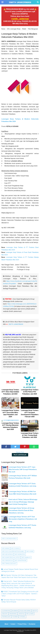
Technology (6, 616)
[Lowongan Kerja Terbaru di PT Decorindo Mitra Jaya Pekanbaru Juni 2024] (10, 403)
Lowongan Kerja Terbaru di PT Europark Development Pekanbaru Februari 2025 (29, 413)
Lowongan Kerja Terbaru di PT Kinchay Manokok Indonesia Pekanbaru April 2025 (10, 426)
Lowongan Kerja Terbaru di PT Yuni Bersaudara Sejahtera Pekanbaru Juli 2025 (23, 519)
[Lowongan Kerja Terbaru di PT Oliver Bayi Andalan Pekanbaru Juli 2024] (10, 382)
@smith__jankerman (20, 19)
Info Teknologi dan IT (9, 563)
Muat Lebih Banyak (20, 454)
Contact (12, 624)
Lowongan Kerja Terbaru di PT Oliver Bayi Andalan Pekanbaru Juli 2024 (10, 392)
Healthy (5, 613)
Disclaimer (32, 624)
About (6, 624)
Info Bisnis (5, 548)
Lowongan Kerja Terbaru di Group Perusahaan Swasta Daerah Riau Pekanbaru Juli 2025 (21, 510)
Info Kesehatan (20, 554)
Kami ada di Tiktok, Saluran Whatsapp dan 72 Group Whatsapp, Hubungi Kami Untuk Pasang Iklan (23, 502)
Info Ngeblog (26, 557)
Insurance (12, 613)
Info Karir (30, 551)
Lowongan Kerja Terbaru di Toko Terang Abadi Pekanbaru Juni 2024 (29, 435)
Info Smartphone (20, 560)
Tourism (15, 616)
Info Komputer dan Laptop (11, 557)
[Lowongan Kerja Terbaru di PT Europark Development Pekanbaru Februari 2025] (30, 403)
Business (15, 610)
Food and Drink (25, 610)
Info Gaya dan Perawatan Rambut (13, 551)
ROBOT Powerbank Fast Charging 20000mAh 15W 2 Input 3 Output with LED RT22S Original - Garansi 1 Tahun (19, 594)
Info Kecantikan (7, 554)
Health (34, 610)
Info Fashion (15, 548)
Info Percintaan (7, 560)
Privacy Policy (22, 624)
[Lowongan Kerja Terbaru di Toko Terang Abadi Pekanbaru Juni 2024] (30, 426)
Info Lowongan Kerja (9, 538)
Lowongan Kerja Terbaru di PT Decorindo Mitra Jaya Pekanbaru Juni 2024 (10, 413)
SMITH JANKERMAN (20, 2)
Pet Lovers (30, 613)
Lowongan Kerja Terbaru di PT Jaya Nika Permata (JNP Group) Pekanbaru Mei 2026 (23, 469)
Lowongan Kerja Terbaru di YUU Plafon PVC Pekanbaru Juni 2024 (29, 392)
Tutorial (22, 616)
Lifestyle (21, 613)
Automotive (6, 610)
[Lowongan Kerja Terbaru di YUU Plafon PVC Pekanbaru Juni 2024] (30, 382)
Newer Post (20, 452)
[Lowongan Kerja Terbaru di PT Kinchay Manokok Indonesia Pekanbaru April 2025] (10, 420)
